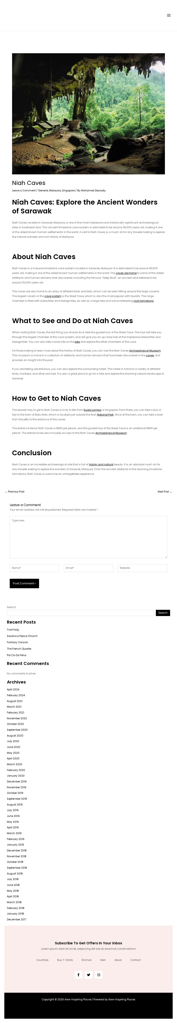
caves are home (126, 273)
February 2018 (15, 908)
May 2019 (13, 822)
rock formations (144, 301)
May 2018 (13, 891)
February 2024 (16, 695)
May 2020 (13, 753)
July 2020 (13, 741)
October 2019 (15, 793)
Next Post (165, 492)
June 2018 (13, 885)
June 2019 (13, 816)
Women (87, 960)
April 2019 (13, 827)
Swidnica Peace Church (22, 636)
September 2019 (17, 799)
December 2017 (16, 919)
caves (150, 355)
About (118, 960)
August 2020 (15, 735)
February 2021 (15, 712)
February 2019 (15, 839)
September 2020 (17, 730)
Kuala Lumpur (92, 410)
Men (103, 960)
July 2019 (13, 810)
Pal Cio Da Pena (16, 655)
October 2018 (15, 862)
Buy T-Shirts (65, 960)
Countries (42, 960)
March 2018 (14, 902)
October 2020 (15, 724)
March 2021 (14, 707)
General (43, 190)
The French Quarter (19, 649)
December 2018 (17, 850)
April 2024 (13, 689)
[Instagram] (99, 975)
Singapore (68, 190)
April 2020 (13, 758)
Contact (135, 960)
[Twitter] (88, 975)
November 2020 (17, 718)
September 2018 (17, 868)
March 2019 (14, 833)
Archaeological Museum (145, 350)
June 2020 (13, 747)
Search (11, 607)
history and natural (101, 464)
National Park (105, 414)
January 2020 (16, 775)
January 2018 (15, 913)
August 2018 (15, 873)
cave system (52, 296)
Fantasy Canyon (17, 642)
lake (77, 342)
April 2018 (13, 896)
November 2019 (16, 787)
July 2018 (13, 879)
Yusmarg (13, 629)
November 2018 (16, 856)
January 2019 (15, 844)
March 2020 (14, 764)
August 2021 (14, 701)
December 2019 (17, 781)
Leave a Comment (24, 190)
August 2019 (15, 804)
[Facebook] (78, 975)
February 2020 (16, 770)
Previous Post (14, 492)
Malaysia (55, 190)
